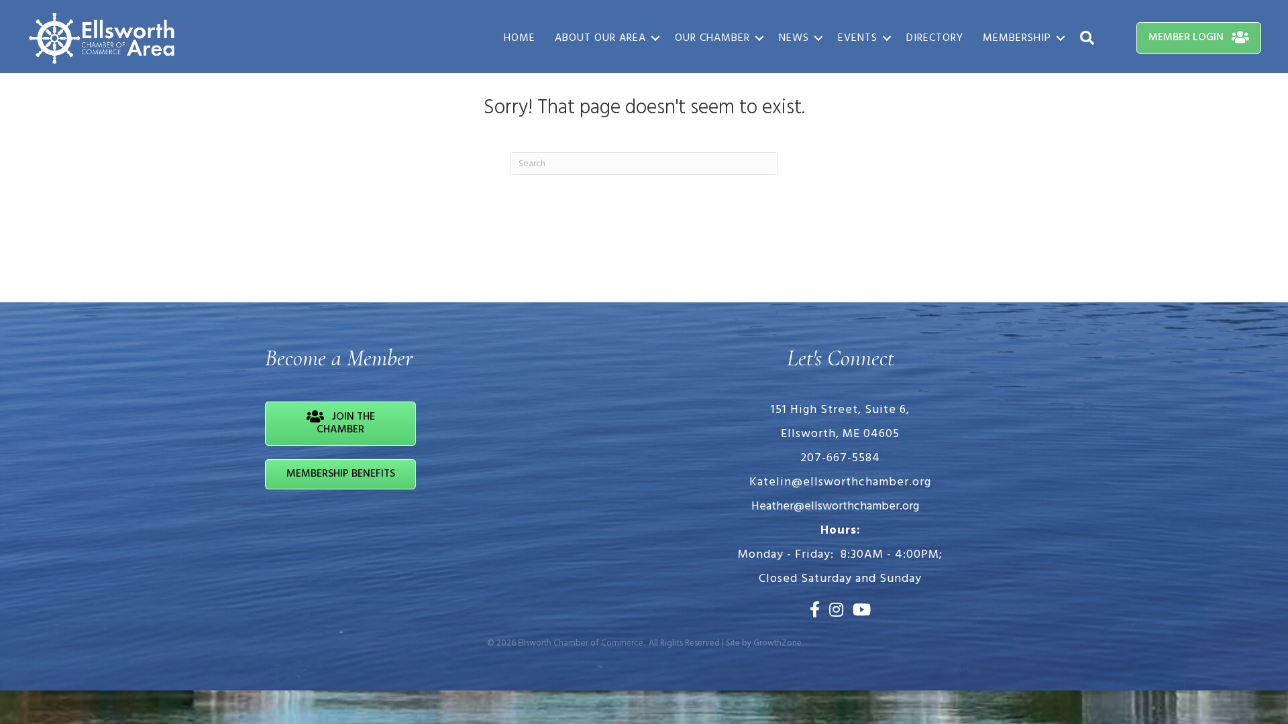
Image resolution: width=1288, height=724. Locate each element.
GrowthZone (777, 643)
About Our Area (600, 38)
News (794, 38)
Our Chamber (712, 38)
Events (857, 38)
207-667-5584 (840, 458)
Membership (1017, 38)
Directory (934, 38)
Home (519, 38)
